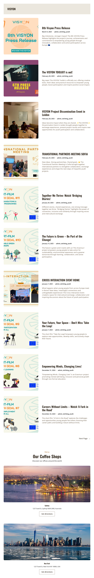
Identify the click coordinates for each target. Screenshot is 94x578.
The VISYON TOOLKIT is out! (57, 72)
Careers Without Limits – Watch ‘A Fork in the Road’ (65, 408)
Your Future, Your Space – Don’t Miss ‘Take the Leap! (65, 324)
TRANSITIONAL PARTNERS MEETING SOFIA (65, 154)
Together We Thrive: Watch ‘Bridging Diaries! (62, 197)
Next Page (84, 438)
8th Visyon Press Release (56, 28)
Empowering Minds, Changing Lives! (62, 366)
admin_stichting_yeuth (62, 32)
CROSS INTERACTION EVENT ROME (61, 280)
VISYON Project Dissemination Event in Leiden (63, 113)
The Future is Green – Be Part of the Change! (62, 238)
